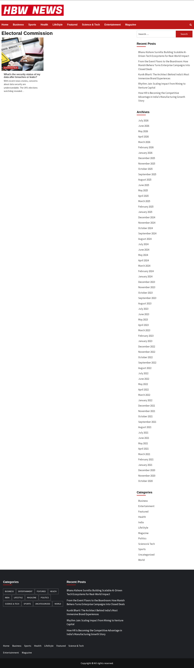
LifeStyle (58, 24)
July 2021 (143, 432)
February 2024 (146, 271)
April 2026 (143, 136)
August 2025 (144, 179)
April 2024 (143, 260)
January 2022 (145, 400)
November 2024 (146, 222)
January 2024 (145, 276)
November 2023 (146, 287)
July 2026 (143, 120)
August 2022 (144, 368)
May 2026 (143, 131)
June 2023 (143, 314)
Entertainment (112, 24)
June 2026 (143, 125)
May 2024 (143, 255)
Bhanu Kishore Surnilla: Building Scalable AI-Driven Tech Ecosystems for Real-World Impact (163, 54)
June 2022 (143, 378)
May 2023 (143, 319)
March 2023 (144, 330)
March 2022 (144, 395)
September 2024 (147, 233)
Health (44, 24)
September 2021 (147, 422)
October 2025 (145, 169)
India (141, 522)
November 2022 (146, 351)
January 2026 (145, 152)
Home (5, 24)
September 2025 (147, 174)
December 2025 (146, 158)
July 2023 (143, 308)
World (141, 560)
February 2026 (146, 147)
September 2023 (147, 298)
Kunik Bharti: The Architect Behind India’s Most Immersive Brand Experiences (163, 76)
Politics (142, 538)
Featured (72, 24)
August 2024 (144, 239)
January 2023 (145, 341)
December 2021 (146, 405)
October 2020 (145, 481)
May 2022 (143, 384)
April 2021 (143, 448)
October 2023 (145, 292)
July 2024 (143, 244)
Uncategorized (146, 554)
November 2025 (146, 163)
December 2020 (146, 470)
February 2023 (146, 335)
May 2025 (143, 190)
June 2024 (143, 249)
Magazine (130, 24)
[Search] (190, 25)
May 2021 (143, 443)
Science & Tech (91, 24)
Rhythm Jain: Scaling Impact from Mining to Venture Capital (162, 85)
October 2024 (145, 228)
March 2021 (144, 454)
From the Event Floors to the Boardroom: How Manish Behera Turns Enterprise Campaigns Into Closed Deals (164, 65)
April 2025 (143, 196)
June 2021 (143, 438)
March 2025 (144, 201)
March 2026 (144, 142)
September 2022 (147, 362)
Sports (32, 24)
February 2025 (146, 206)
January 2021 (145, 465)
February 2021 (146, 459)
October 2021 (145, 416)
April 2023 (143, 325)
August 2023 (144, 303)
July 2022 (143, 373)
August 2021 (144, 427)
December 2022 (146, 346)
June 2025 (143, 185)
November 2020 (146, 475)
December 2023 (146, 282)
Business (18, 24)
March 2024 (144, 265)
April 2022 (143, 389)
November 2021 (146, 411)
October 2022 (145, 357)
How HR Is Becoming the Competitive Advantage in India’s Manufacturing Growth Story (161, 96)
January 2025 (145, 212)
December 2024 (146, 217)
